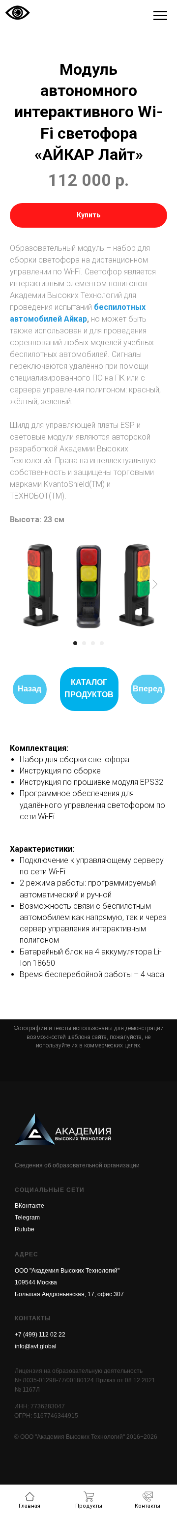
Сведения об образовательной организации (77, 1165)
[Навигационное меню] (160, 16)
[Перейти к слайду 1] (75, 643)
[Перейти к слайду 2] (84, 643)
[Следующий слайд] (154, 584)
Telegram (27, 1217)
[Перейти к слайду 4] (102, 643)
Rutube (24, 1229)
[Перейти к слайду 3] (93, 643)
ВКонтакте (29, 1205)
